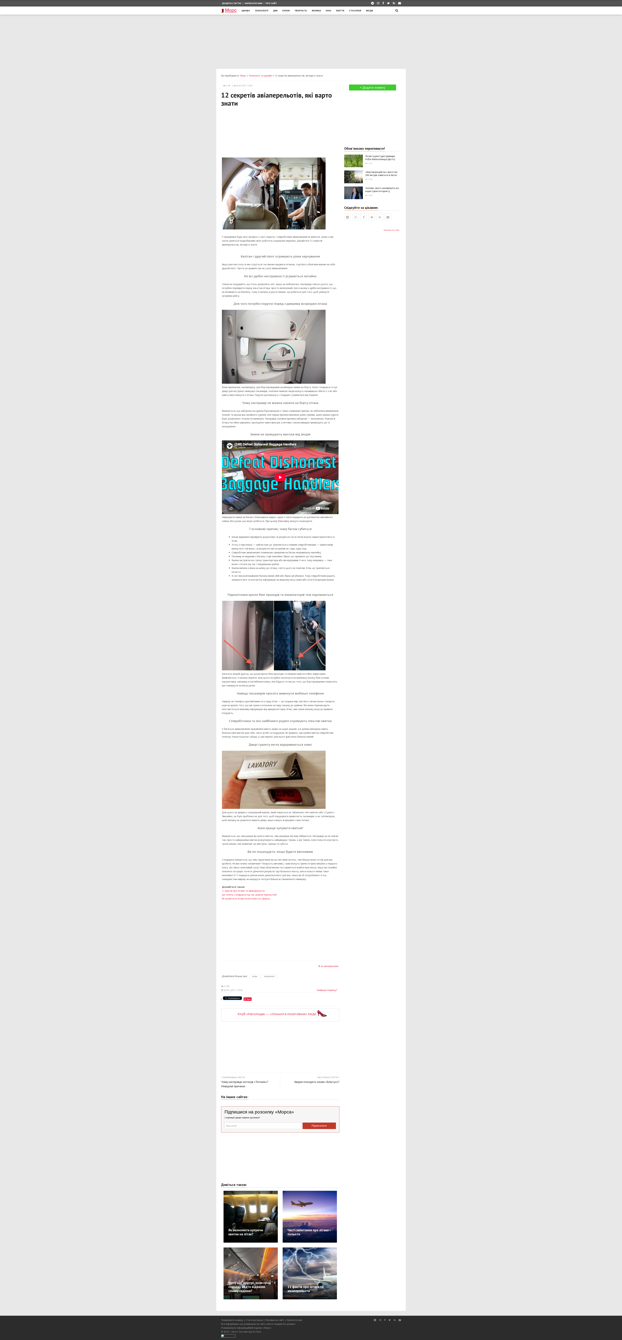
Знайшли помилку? (327, 990)
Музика (316, 10)
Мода (369, 10)
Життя (340, 10)
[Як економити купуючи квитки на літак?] (263, 1216)
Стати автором (254, 1320)
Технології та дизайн (260, 75)
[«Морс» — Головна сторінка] (229, 10)
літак (254, 976)
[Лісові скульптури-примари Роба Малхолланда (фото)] (353, 160)
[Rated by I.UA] (228, 1335)
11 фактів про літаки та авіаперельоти (243, 890)
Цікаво (246, 10)
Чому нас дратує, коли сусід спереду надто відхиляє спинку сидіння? (249, 1287)
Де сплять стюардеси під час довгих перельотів (249, 894)
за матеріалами (330, 966)
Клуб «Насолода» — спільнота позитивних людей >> (280, 1014)
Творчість (300, 10)
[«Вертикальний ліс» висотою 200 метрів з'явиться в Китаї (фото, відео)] (353, 176)
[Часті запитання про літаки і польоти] (321, 1216)
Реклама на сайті (391, 230)
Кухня (286, 10)
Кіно (328, 10)
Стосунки (355, 10)
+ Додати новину (372, 87)
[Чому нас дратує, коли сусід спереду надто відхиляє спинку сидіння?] (263, 1273)
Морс (243, 75)
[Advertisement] (311, 41)
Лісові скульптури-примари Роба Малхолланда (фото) (380, 158)
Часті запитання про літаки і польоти (309, 1232)
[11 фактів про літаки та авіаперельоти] (321, 1273)
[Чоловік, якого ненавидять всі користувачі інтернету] (353, 192)
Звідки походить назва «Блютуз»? (316, 1082)
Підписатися (319, 1125)
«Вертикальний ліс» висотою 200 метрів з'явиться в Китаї (381, 173)
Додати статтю (231, 3)
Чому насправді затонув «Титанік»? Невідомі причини (244, 1084)
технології (269, 976)
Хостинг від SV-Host (250, 1331)
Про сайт (271, 3)
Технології (261, 10)
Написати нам (253, 3)
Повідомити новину (232, 1320)
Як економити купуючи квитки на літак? (245, 1232)
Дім (275, 10)
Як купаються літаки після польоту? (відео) (246, 898)
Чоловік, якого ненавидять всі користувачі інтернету (382, 189)
